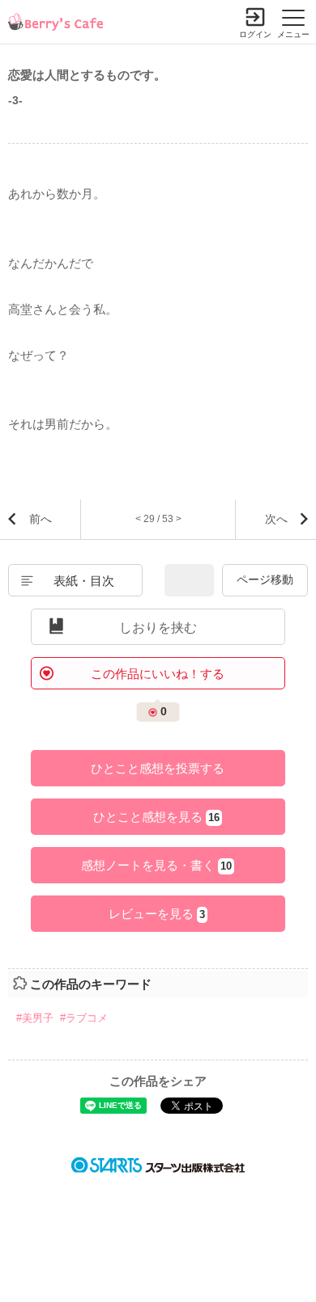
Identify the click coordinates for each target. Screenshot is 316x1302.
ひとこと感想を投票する (157, 768)
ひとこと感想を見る (156, 817)
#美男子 (34, 1018)
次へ (276, 518)
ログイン (255, 34)
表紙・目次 (83, 581)
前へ (40, 518)
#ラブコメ (84, 1018)
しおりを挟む (158, 627)
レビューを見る (157, 914)
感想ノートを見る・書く (156, 865)
